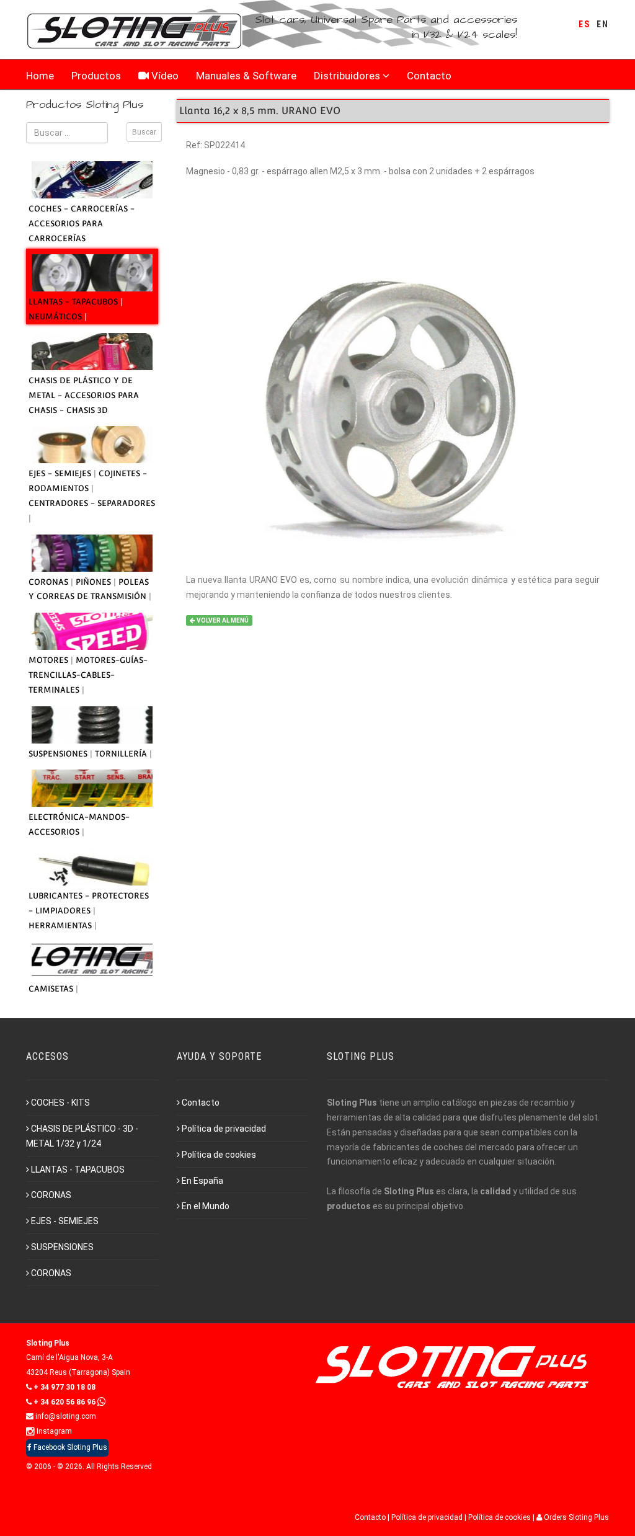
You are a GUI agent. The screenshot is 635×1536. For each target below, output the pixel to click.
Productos (96, 75)
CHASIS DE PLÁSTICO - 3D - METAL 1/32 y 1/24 (82, 1136)
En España (202, 1181)
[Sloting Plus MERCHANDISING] (92, 960)
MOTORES (50, 660)
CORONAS (50, 582)
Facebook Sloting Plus (69, 1447)
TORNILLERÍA (122, 753)
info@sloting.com (64, 1416)
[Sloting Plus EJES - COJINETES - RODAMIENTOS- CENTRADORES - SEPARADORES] (92, 444)
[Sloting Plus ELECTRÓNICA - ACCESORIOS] (92, 788)
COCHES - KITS (60, 1103)
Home (40, 75)
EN (603, 24)
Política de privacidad (224, 1129)
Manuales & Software (246, 75)
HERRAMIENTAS (61, 925)
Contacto (429, 75)
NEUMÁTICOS (56, 316)
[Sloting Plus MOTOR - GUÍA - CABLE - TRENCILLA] (92, 631)
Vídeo (164, 75)
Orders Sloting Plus (575, 1517)
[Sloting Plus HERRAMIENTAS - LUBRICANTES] (92, 867)
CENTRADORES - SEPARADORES (92, 503)
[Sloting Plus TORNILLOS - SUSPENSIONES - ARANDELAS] (92, 725)
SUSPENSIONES (59, 753)
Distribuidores (347, 75)
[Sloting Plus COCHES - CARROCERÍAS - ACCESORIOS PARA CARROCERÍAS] (92, 179)
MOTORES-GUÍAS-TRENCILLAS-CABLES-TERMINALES (88, 675)
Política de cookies (219, 1155)
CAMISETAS (52, 988)
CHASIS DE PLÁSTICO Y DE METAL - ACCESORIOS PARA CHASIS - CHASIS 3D (84, 395)
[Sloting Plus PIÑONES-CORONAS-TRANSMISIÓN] (92, 553)
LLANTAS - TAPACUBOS (74, 301)
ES (584, 24)
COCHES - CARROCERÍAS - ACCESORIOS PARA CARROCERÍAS (82, 223)
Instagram (53, 1431)
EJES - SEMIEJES (61, 473)
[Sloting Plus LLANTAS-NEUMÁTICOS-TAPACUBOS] (92, 272)
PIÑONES (94, 582)
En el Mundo (205, 1206)
